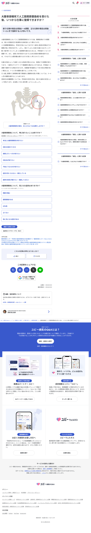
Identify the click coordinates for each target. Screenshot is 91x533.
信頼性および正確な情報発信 (33, 471)
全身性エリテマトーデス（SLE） (12, 231)
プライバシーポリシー (12, 136)
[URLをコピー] (13, 270)
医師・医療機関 (47, 468)
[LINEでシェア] (40, 270)
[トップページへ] (45, 486)
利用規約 (3, 136)
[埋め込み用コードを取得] (27, 270)
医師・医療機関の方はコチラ (45, 346)
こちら (44, 473)
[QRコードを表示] (20, 270)
